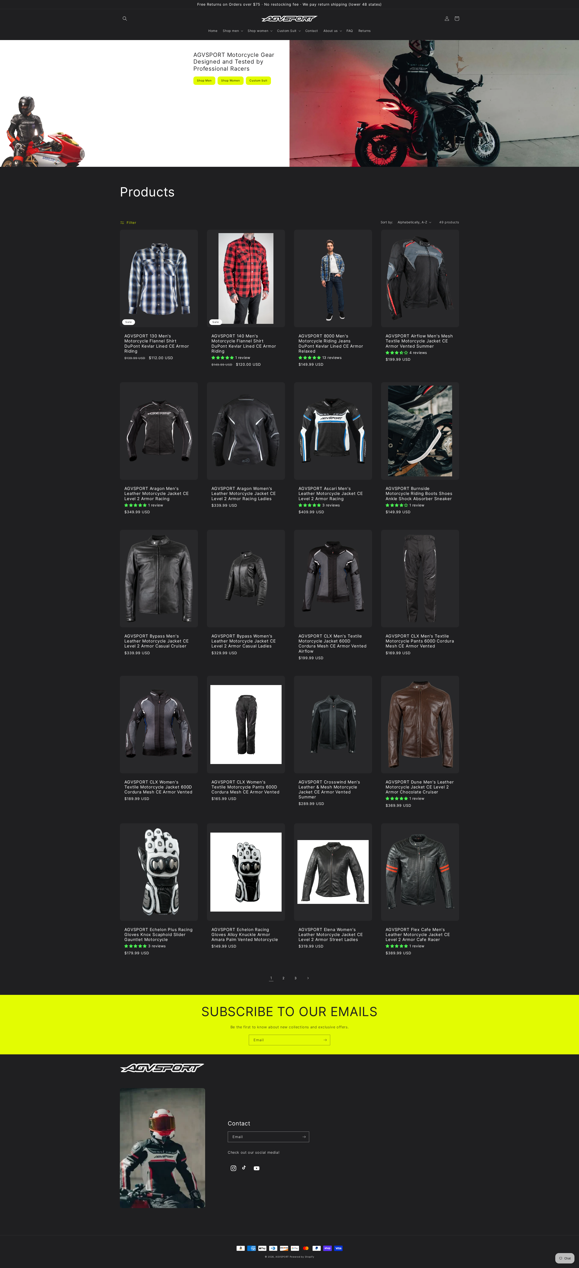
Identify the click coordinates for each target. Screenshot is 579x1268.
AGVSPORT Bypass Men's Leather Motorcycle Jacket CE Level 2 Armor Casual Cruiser (156, 640)
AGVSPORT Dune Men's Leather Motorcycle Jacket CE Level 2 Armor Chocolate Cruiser (420, 786)
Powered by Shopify (302, 1256)
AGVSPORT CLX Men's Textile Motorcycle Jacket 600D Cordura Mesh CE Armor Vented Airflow (333, 643)
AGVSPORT (282, 1256)
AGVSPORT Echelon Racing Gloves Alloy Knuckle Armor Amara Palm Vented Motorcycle (244, 934)
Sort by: (387, 222)
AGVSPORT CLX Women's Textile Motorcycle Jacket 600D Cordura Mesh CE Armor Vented (158, 786)
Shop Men (204, 80)
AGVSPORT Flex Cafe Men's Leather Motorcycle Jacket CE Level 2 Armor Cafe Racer (418, 934)
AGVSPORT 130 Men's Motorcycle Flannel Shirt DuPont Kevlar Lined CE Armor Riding (156, 343)
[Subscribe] (325, 1040)
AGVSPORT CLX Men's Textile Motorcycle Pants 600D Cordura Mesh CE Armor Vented (420, 640)
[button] (125, 19)
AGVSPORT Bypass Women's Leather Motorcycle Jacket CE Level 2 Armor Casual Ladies (243, 640)
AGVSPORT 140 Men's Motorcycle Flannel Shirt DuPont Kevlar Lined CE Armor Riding (243, 343)
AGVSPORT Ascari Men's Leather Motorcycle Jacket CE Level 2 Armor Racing (331, 493)
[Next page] (308, 978)
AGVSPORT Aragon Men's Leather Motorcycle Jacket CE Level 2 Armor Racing (156, 493)
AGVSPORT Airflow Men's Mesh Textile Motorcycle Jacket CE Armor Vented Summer (419, 340)
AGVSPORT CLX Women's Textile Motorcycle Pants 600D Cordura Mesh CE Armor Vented (245, 786)
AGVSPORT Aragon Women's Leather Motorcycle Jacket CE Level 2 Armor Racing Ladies (243, 493)
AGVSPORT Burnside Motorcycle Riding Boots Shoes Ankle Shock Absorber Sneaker (419, 493)
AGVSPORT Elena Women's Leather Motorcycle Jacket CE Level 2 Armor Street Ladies (331, 934)
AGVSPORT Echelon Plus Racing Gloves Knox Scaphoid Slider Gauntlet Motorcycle (158, 934)
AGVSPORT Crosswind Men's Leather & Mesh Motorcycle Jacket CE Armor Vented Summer (329, 789)
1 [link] (271, 978)
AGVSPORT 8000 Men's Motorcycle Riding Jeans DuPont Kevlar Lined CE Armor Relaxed (331, 343)
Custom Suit (258, 80)
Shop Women (230, 80)
